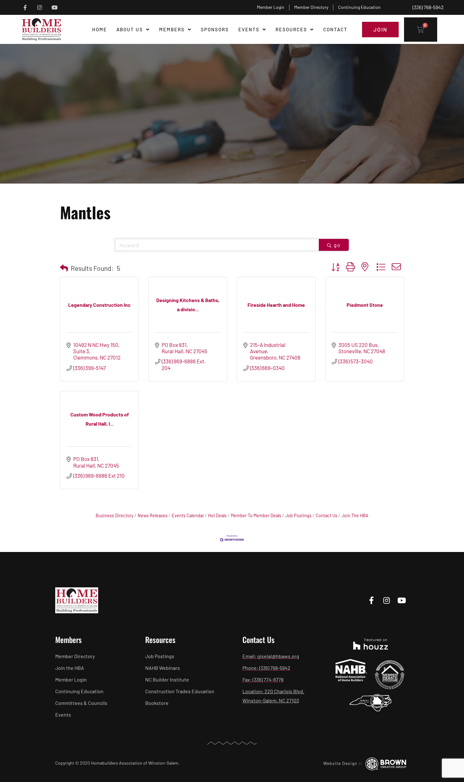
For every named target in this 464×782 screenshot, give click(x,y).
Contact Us (326, 515)
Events (248, 29)
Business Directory (115, 515)
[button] (64, 268)
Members (172, 29)
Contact (335, 29)
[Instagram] (39, 7)
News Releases (153, 515)
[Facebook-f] (25, 7)
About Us (129, 29)
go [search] (337, 245)
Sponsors (215, 29)
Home (99, 29)
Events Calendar (188, 515)
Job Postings (298, 515)
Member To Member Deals (256, 515)
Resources (291, 29)
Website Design (340, 763)
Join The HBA (355, 515)
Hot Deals (217, 515)
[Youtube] (54, 7)
